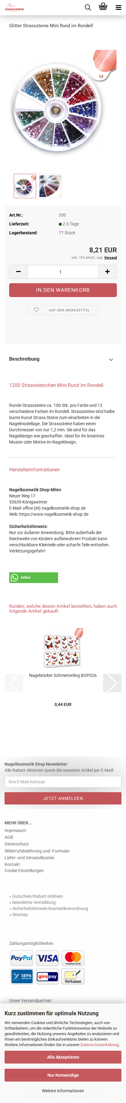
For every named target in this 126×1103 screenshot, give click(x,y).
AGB (9, 837)
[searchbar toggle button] (87, 7)
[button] (18, 272)
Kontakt (12, 864)
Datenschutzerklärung (99, 1044)
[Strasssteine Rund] (63, 103)
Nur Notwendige (63, 1075)
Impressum (15, 830)
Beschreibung (24, 359)
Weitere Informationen (63, 1090)
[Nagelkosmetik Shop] (12, 7)
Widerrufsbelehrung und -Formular (37, 851)
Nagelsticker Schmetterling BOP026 (63, 675)
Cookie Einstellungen (24, 870)
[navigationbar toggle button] (118, 7)
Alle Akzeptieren (63, 1057)
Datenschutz (17, 843)
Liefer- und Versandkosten (29, 857)
